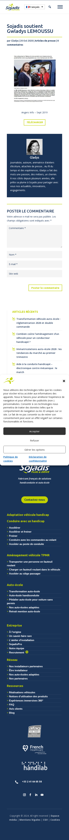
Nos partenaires (18, 678)
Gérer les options (34, 449)
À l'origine (15, 632)
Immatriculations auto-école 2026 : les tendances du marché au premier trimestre (39, 353)
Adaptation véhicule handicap (28, 514)
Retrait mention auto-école (24, 611)
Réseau (12, 659)
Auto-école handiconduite (24, 595)
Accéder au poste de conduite (26, 544)
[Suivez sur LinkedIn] (36, 794)
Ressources (15, 685)
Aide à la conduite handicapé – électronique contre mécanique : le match (36, 368)
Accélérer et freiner (20, 531)
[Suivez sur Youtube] (42, 794)
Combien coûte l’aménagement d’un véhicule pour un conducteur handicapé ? (37, 337)
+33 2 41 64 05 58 (32, 781)
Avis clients (15, 708)
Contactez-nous (34, 499)
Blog (12, 712)
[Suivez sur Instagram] (24, 794)
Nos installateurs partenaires (26, 666)
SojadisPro (15, 644)
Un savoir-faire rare (20, 636)
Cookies (55, 819)
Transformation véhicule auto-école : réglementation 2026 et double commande (38, 322)
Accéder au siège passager (25, 573)
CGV (45, 819)
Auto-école (15, 584)
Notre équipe (16, 648)
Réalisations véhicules (22, 692)
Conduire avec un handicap (26, 521)
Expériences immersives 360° (26, 700)
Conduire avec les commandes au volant (32, 539)
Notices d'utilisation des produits (28, 696)
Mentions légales (29, 819)
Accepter (34, 431)
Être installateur (18, 670)
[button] (64, 381)
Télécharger (34, 122)
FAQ (11, 704)
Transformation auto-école (24, 591)
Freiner (13, 535)
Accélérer (14, 527)
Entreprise (14, 625)
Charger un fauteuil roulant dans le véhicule (34, 569)
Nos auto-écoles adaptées (24, 607)
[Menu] (60, 7)
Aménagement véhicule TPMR (28, 555)
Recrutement (17, 652)
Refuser (34, 440)
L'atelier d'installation (21, 640)
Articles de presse (45, 40)
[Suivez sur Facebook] (30, 794)
